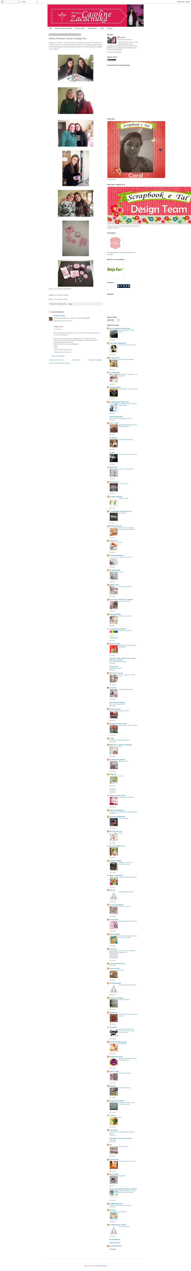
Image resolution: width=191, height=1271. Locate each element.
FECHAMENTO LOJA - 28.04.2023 (128, 389)
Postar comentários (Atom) (62, 363)
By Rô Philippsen (114, 1239)
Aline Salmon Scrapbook (117, 702)
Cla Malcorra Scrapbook (117, 759)
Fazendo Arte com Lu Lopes (118, 723)
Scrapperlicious (114, 358)
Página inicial (76, 360)
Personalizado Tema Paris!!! (126, 891)
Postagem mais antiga (95, 360)
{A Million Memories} (115, 1203)
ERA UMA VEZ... (123, 1043)
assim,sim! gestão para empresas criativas (123, 1189)
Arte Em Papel (113, 1174)
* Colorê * (112, 1115)
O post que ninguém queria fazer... (128, 985)
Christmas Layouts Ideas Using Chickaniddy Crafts (123, 812)
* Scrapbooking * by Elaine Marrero (120, 511)
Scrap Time (113, 949)
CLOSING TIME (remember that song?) (120, 1205)
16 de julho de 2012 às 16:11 (62, 320)
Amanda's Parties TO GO (117, 795)
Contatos (109, 28)
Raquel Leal (57, 315)
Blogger (104, 1266)
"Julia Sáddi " (113, 1130)
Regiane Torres (114, 585)
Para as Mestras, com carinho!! (127, 1161)
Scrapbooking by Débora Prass (119, 402)
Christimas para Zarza (125, 601)
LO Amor (121, 571)
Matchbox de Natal (124, 710)
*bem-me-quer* (114, 482)
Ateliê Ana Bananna (115, 526)
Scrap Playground (115, 983)
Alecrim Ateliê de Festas (117, 963)
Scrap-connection (115, 709)
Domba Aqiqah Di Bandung (126, 439)
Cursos (102, 28)
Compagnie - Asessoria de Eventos (120, 1138)
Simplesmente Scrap (116, 1056)
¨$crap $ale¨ (113, 1027)
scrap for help (113, 919)
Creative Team (114, 1159)
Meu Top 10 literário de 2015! (117, 704)
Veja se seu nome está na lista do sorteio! (120, 418)
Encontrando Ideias (115, 1246)
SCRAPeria (113, 1012)
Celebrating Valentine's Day (126, 689)
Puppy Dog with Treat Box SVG (127, 345)
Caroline (122, 37)
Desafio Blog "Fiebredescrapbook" (128, 877)
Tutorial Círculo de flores (125, 557)
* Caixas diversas (123, 483)
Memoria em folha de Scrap (118, 1042)
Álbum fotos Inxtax (124, 761)
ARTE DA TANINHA (115, 861)
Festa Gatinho (122, 513)
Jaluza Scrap (113, 540)
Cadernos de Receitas (125, 1073)
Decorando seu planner (125, 616)
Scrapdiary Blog (114, 372)
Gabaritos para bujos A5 (125, 586)
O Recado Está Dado (115, 416)
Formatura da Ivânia (124, 1226)
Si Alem (111, 738)
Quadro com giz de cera (125, 630)
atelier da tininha (114, 934)
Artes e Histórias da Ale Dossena (119, 328)
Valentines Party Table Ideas (126, 797)
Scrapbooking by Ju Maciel (117, 1225)
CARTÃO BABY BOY (124, 999)
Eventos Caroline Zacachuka (63, 28)
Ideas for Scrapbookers (116, 810)
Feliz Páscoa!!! (123, 1211)
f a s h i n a (112, 789)
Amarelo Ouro (113, 666)
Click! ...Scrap (113, 423)
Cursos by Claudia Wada (117, 816)
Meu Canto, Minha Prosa (117, 846)
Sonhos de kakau (114, 643)
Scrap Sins (112, 1249)
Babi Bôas (112, 1086)
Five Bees (112, 1210)
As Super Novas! (123, 1146)
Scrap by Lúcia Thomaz (116, 1101)
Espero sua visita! (123, 818)
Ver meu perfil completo (114, 52)
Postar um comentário (58, 356)
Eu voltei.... (121, 970)
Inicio (50, 28)
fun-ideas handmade (115, 496)
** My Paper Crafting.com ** (118, 343)
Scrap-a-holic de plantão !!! (117, 629)
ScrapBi (112, 452)
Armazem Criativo (115, 387)
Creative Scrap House (116, 998)
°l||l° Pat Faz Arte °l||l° (116, 673)
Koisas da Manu (114, 968)
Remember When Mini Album (126, 359)
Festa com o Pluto (123, 498)
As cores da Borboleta (116, 905)
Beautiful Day (122, 1175)
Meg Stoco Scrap (114, 1243)
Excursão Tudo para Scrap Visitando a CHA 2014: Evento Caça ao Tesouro (127, 1030)
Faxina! (121, 833)
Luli (110, 1145)
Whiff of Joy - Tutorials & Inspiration (120, 745)
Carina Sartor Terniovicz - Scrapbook (121, 599)
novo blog (112, 790)
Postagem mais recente (56, 360)
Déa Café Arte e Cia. (115, 831)
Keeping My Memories (116, 555)
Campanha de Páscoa (125, 1087)
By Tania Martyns (114, 570)
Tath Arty (112, 890)
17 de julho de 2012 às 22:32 (62, 352)
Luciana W (112, 688)
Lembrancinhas (92, 28)
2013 (120, 1117)
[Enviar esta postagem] (70, 304)
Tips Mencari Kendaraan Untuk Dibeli (119, 740)
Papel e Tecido (113, 1071)
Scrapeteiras (113, 438)
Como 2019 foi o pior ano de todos (128, 454)
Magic (120, 542)
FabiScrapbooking (115, 614)
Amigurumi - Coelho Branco (126, 469)
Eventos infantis (80, 28)
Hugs (120, 746)
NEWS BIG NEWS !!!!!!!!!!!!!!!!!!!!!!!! (128, 921)
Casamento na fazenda (115, 668)
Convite (121, 776)
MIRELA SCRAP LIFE (116, 875)
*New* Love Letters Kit (125, 906)
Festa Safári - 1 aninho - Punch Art (128, 725)
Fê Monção (112, 774)
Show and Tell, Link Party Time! (117, 661)
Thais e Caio (112, 1140)
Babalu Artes (113, 467)
